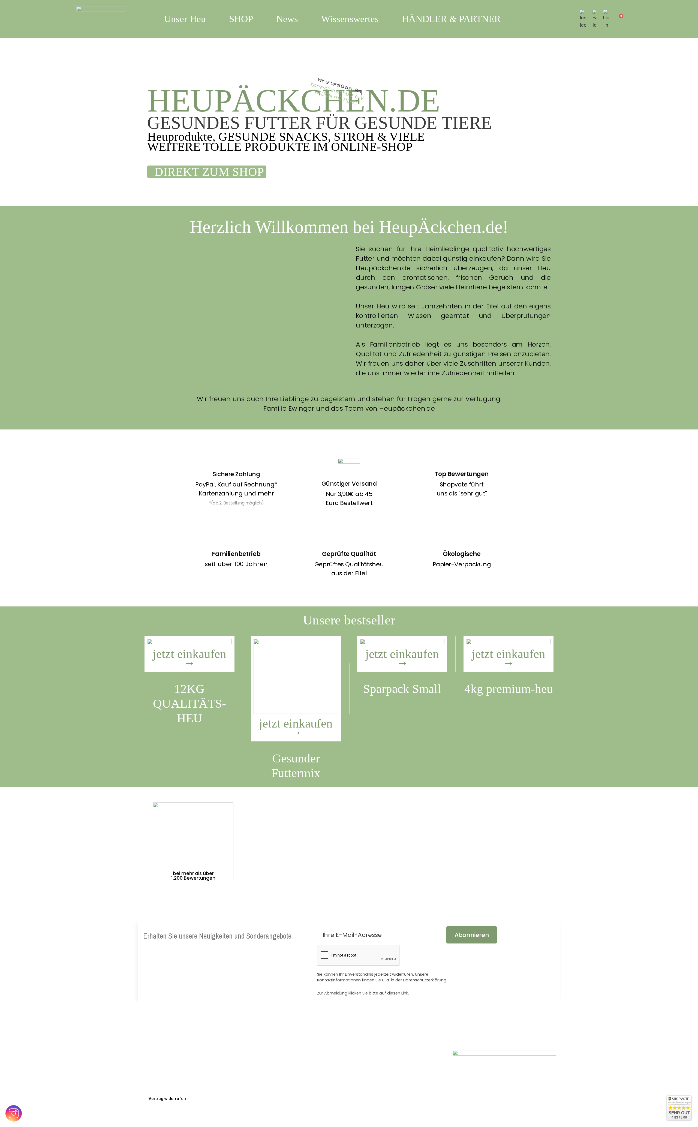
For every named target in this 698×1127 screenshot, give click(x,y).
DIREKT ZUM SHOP (210, 172)
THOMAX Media (519, 1117)
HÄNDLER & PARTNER (451, 19)
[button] (167, 1098)
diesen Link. (398, 993)
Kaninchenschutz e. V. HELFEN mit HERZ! (337, 93)
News (287, 19)
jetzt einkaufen (189, 657)
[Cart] (619, 19)
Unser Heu (185, 19)
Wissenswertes (350, 19)
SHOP (241, 19)
